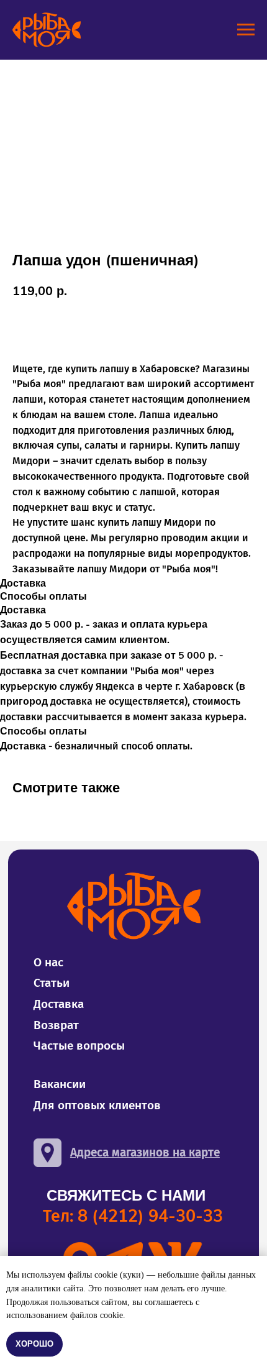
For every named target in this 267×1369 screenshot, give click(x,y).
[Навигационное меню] (246, 30)
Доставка (59, 1004)
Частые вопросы (79, 1045)
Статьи (52, 983)
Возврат (56, 1025)
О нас (48, 962)
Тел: (133, 1216)
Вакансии (60, 1084)
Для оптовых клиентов (97, 1105)
